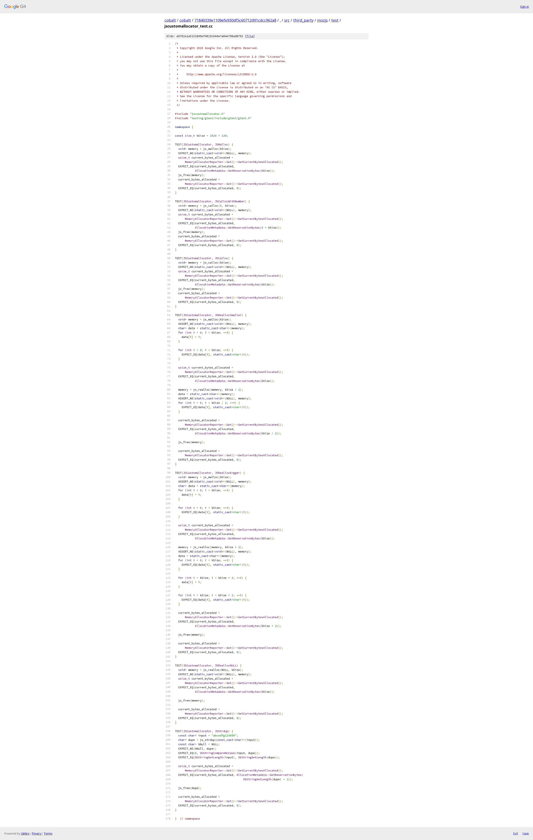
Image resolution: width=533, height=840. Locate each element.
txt (515, 833)
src (287, 20)
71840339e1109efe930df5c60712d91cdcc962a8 (235, 20)
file (250, 36)
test (335, 20)
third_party (303, 20)
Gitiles (25, 833)
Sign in (524, 7)
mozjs (322, 20)
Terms (48, 833)
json (525, 833)
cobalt (170, 20)
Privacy (36, 833)
